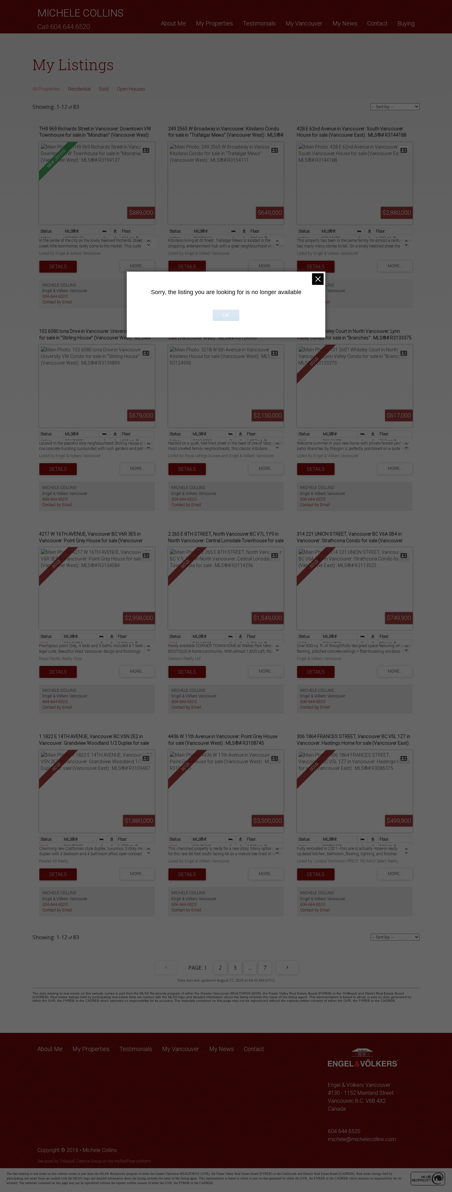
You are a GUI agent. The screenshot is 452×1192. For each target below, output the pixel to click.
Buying (406, 23)
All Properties (46, 89)
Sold (104, 89)
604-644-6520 (55, 296)
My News (345, 23)
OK (226, 315)
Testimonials (259, 23)
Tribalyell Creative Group (81, 1161)
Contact (377, 23)
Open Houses (131, 89)
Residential (79, 89)
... (250, 967)
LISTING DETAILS (58, 267)
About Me (173, 23)
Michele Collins (80, 13)
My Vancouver (304, 23)
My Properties (214, 23)
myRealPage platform (132, 1161)
